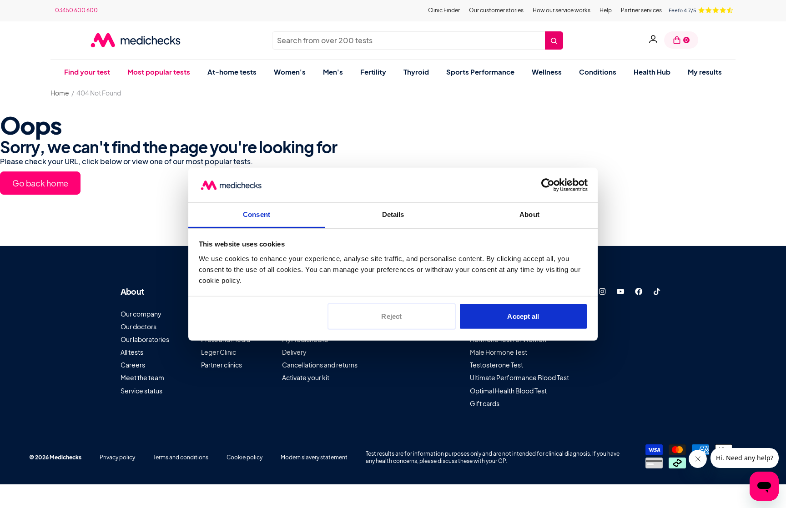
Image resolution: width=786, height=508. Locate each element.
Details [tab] (393, 214)
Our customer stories (496, 10)
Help (606, 10)
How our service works (561, 10)
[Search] (554, 40)
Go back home (40, 183)
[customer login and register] (653, 40)
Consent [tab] (256, 214)
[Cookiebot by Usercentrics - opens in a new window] (548, 185)
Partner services (641, 10)
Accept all (523, 316)
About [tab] (529, 214)
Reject (391, 316)
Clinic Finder (444, 10)
